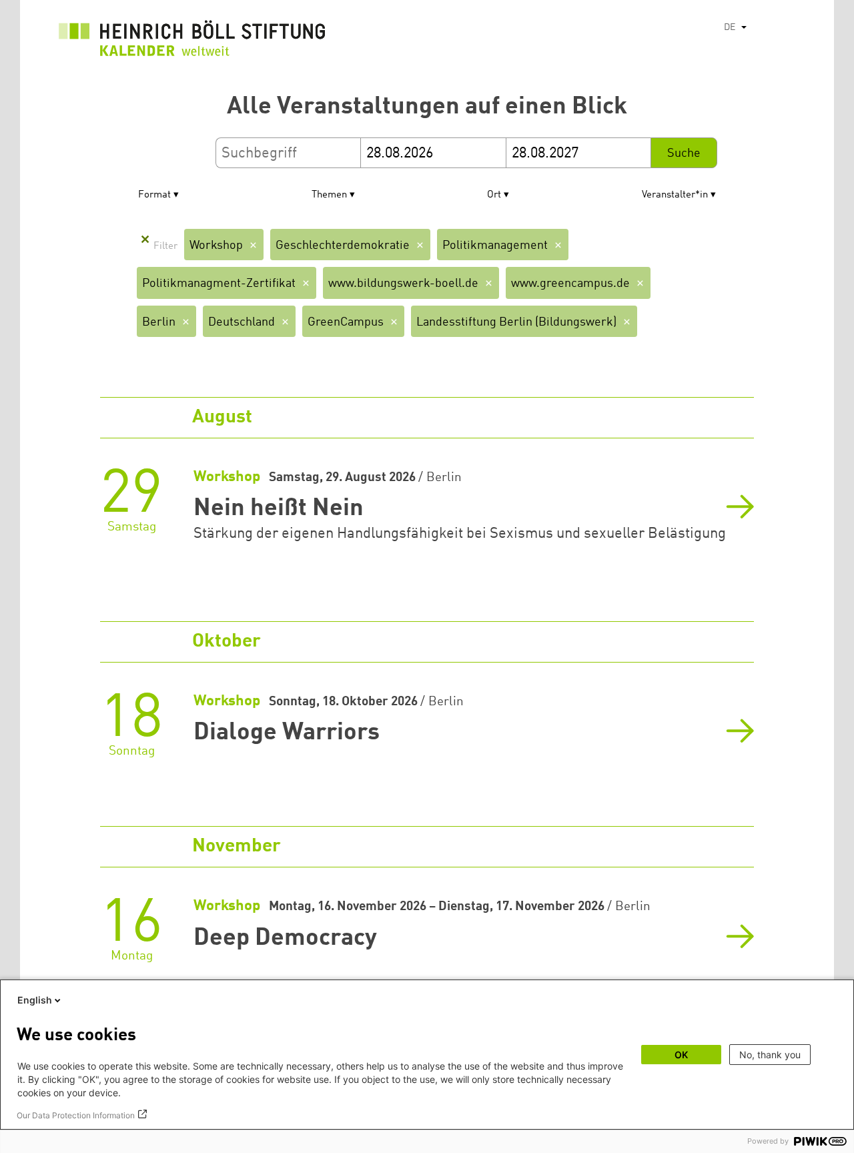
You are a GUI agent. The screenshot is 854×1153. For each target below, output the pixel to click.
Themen (329, 195)
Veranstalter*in (675, 195)
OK (681, 1054)
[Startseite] (192, 41)
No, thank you (770, 1054)
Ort (494, 195)
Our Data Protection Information (76, 1115)
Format (154, 195)
